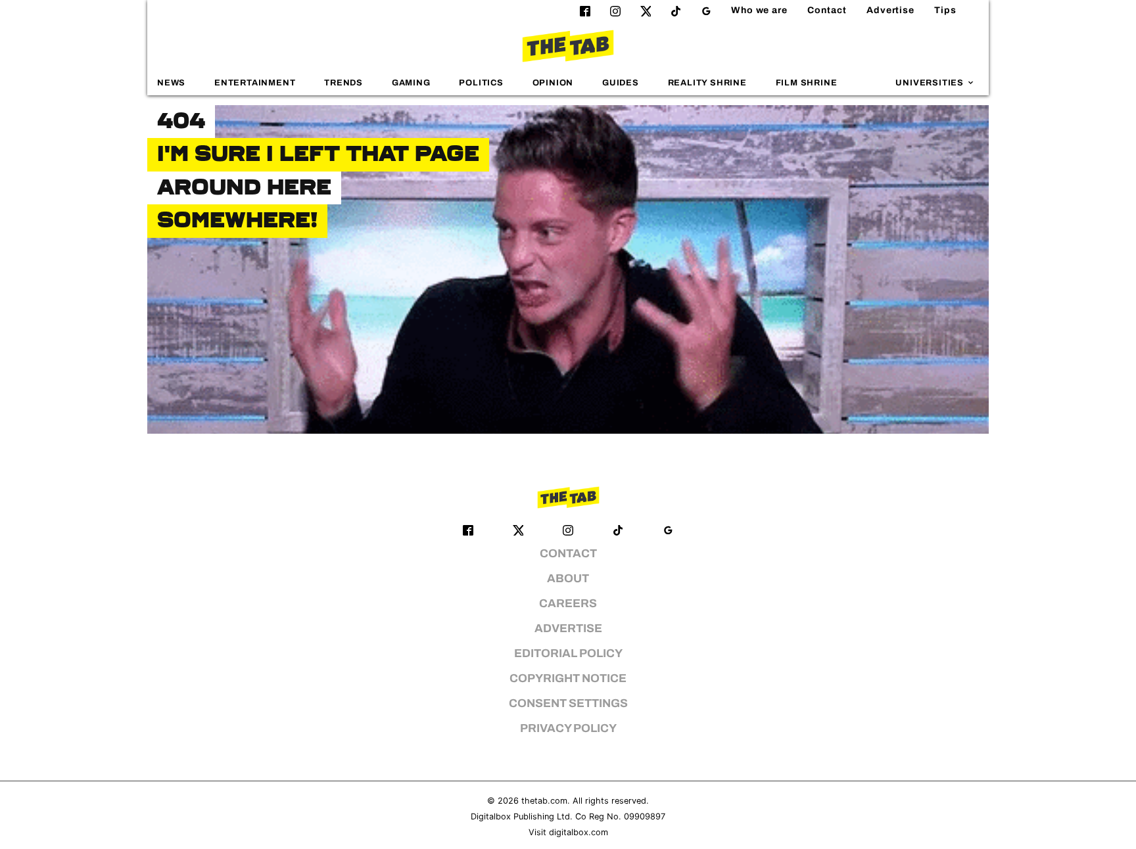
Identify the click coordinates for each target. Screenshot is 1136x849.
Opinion (553, 82)
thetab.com (544, 801)
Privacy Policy (568, 728)
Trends (343, 82)
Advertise (890, 10)
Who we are (759, 10)
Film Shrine (807, 82)
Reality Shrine (707, 82)
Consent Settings (568, 703)
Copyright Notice (568, 678)
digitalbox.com (578, 832)
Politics (481, 82)
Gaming (411, 82)
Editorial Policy (568, 653)
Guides (620, 82)
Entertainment (255, 82)
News (171, 82)
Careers (568, 603)
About (568, 578)
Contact (827, 10)
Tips (945, 10)
